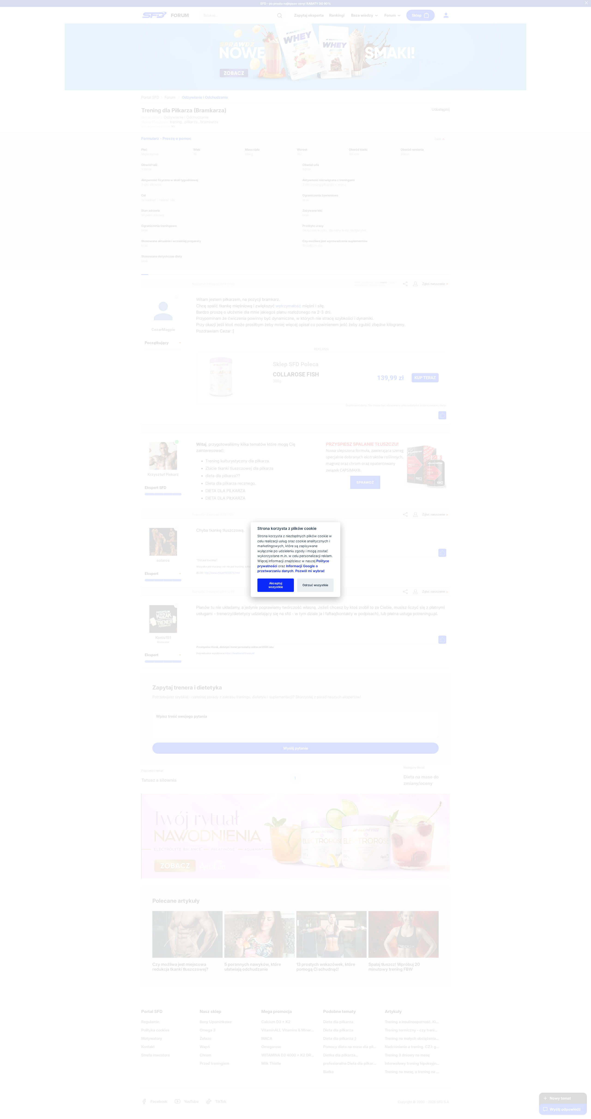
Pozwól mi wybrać (310, 571)
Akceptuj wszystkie (275, 585)
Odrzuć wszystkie (315, 585)
